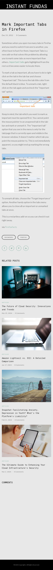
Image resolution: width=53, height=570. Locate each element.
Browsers (9, 237)
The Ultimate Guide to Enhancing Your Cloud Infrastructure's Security (23, 466)
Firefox (23, 237)
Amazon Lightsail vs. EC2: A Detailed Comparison (23, 359)
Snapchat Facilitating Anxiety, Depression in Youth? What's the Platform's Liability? (20, 413)
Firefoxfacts (11, 227)
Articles (5, 302)
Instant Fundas (26, 6)
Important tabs (16, 62)
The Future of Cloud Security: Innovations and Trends (26, 308)
